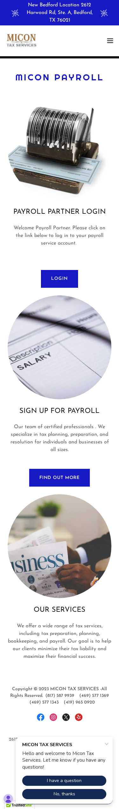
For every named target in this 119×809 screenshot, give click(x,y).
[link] (21, 40)
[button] (110, 40)
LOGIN (59, 278)
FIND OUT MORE (59, 477)
